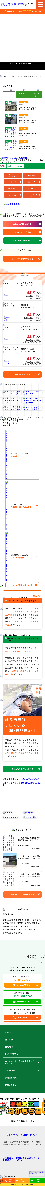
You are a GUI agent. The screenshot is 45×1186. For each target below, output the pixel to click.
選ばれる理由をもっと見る (22, 769)
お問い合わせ (11, 1085)
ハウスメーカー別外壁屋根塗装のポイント (20, 1062)
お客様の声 (10, 1070)
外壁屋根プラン (12, 1054)
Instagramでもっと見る (22, 224)
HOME (8, 1032)
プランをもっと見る (22, 374)
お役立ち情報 (11, 1077)
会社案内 (9, 1046)
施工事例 (9, 1039)
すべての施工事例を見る (22, 240)
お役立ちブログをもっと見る (22, 894)
